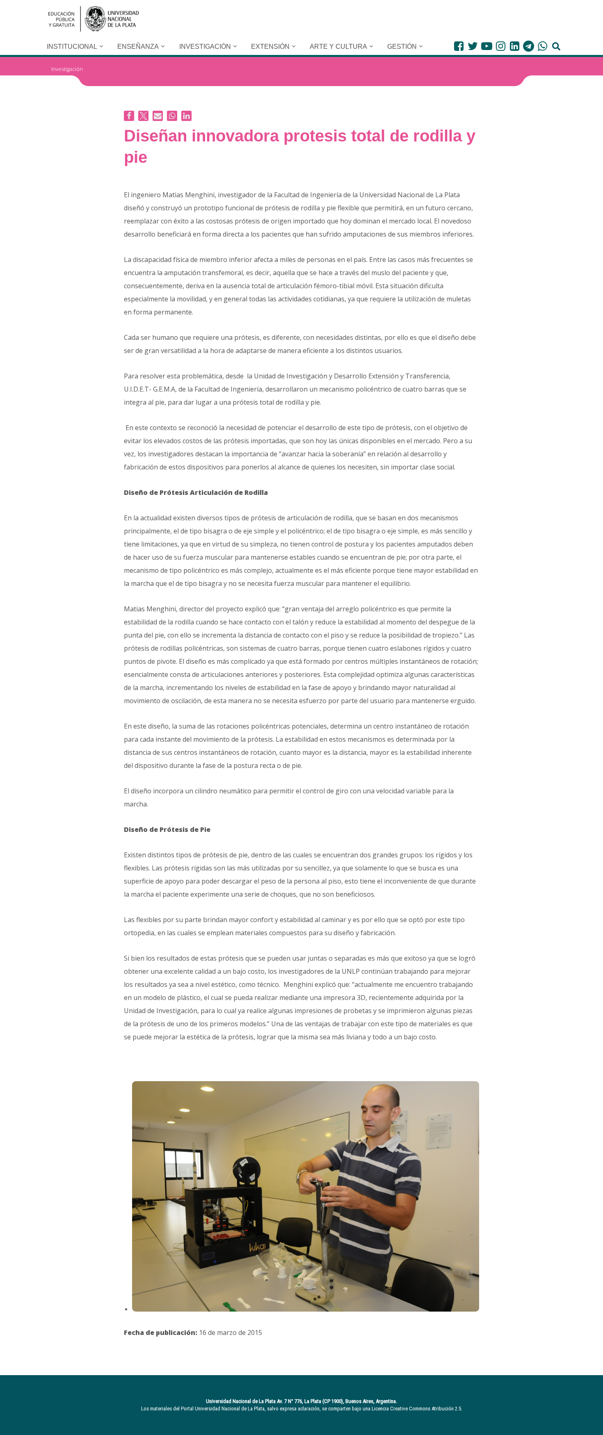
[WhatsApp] (542, 46)
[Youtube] (486, 46)
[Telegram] (528, 46)
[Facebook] (458, 46)
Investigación (67, 69)
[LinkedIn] (514, 46)
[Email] (158, 116)
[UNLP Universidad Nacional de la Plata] (93, 19)
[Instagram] (500, 46)
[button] (101, 46)
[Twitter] (472, 46)
